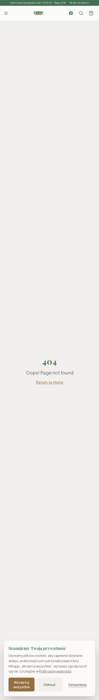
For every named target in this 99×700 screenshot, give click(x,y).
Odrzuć (49, 684)
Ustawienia (77, 684)
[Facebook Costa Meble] (71, 13)
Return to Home (49, 382)
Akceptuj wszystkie (21, 684)
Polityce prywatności (55, 671)
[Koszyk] (91, 13)
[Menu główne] (6, 13)
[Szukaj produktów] (81, 13)
